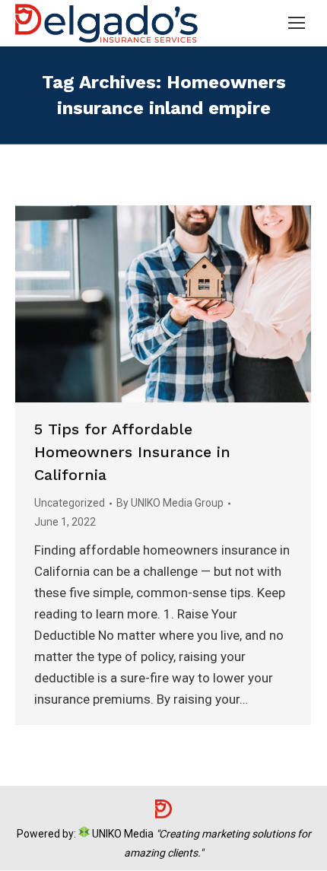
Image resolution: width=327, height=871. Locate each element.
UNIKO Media (122, 834)
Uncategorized (69, 503)
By (170, 503)
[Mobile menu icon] (296, 23)
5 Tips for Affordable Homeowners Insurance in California (132, 452)
